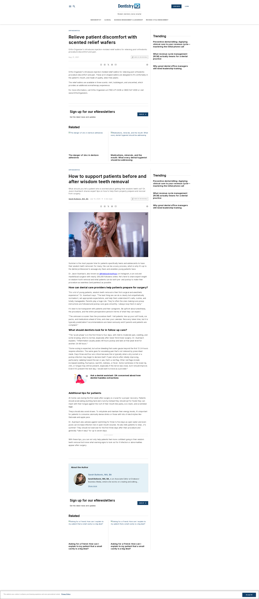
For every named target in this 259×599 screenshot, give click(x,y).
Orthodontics (74, 30)
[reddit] (112, 65)
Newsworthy (96, 20)
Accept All (249, 595)
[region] (129, 595)
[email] (116, 65)
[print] (147, 65)
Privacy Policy (65, 594)
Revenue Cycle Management (157, 20)
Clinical (107, 20)
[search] (73, 6)
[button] (70, 6)
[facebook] (101, 65)
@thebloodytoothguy (108, 274)
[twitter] (108, 65)
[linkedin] (105, 65)
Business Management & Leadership (128, 20)
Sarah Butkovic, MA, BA (78, 199)
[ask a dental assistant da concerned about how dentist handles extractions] (80, 379)
